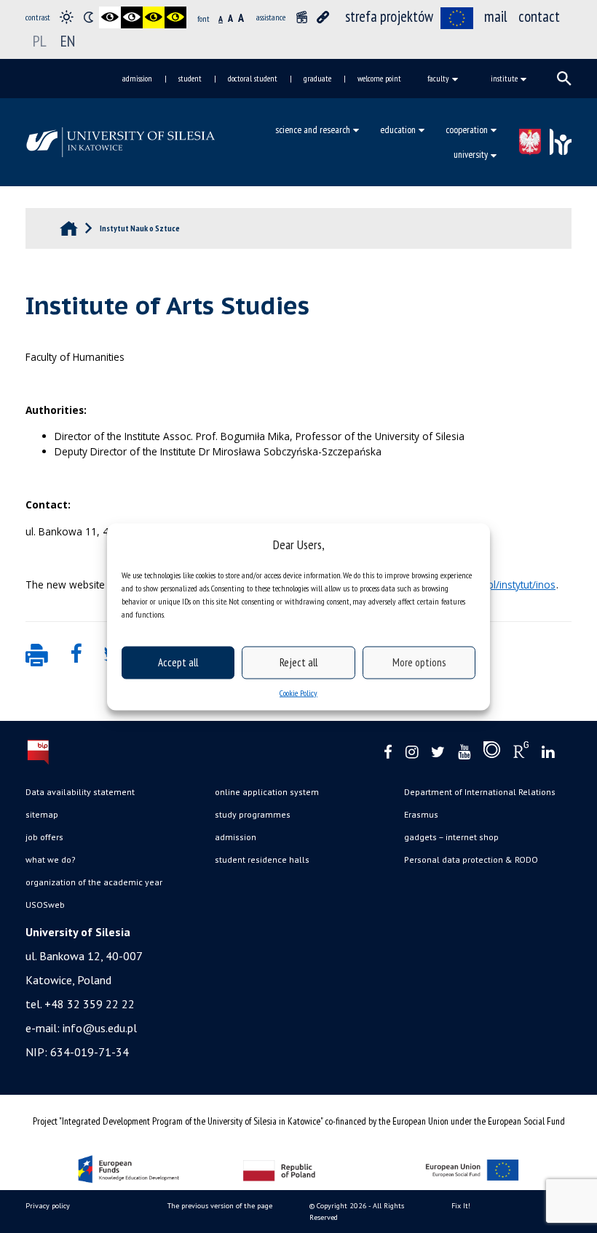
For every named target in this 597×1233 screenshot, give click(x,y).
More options (419, 662)
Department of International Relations (480, 791)
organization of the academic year (93, 882)
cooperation (467, 129)
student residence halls (262, 859)
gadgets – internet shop (451, 836)
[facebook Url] (388, 752)
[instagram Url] (412, 752)
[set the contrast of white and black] (132, 17)
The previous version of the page (219, 1205)
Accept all (178, 662)
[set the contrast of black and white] (110, 17)
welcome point (379, 78)
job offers (44, 836)
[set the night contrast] (88, 17)
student (190, 78)
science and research (312, 129)
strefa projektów (389, 16)
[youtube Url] (464, 752)
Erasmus (421, 814)
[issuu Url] (491, 753)
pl (40, 41)
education (398, 129)
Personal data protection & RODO (471, 859)
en (67, 41)
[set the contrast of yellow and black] (175, 17)
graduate (317, 78)
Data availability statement (80, 791)
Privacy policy (47, 1205)
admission (137, 78)
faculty (438, 78)
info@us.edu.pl (100, 1028)
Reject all (298, 662)
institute (504, 78)
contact (539, 16)
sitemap (41, 814)
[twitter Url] (438, 752)
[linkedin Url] (548, 752)
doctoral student (252, 78)
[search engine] (564, 78)
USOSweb (45, 904)
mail (495, 16)
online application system (267, 791)
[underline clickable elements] (323, 17)
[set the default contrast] (66, 17)
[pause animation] (301, 17)
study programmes (252, 814)
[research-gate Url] (521, 753)
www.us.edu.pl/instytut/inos (492, 584)
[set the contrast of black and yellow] (154, 17)
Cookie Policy (298, 692)
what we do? (50, 859)
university (471, 154)
